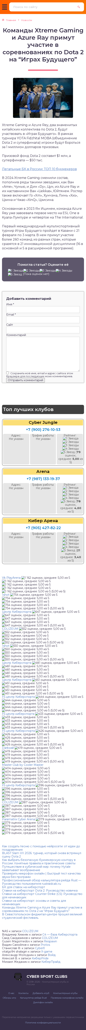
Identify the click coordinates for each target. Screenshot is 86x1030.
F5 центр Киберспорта (18, 697)
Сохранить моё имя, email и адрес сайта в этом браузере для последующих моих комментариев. (39, 375)
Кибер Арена (43, 521)
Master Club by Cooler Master (22, 765)
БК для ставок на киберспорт (23, 887)
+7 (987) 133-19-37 (43, 479)
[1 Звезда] (15, 270)
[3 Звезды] (48, 270)
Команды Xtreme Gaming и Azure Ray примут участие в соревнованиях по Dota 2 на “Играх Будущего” (42, 909)
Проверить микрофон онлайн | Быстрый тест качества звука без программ (41, 875)
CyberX (40, 948)
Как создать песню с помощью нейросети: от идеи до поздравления (41, 847)
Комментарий (16, 335)
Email (11, 314)
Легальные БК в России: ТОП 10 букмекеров (39, 169)
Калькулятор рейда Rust (33, 997)
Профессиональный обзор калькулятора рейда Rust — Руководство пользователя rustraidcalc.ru (41, 882)
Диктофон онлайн (43, 1002)
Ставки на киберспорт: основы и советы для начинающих (34, 902)
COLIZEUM (10, 629)
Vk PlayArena (11, 578)
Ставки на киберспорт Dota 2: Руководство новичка (40, 890)
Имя (10, 304)
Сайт (9, 325)
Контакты (23, 993)
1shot (5, 595)
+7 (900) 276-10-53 (43, 429)
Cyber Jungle (43, 422)
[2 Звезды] (31, 270)
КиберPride (40, 958)
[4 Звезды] (64, 270)
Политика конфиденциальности (43, 1022)
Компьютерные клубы (65, 993)
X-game (46, 951)
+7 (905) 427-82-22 (43, 528)
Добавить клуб (41, 993)
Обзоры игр (9, 997)
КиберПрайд (50, 962)
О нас (11, 993)
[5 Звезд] (15, 274)
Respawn (50, 941)
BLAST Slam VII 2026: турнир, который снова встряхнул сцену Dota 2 (41, 854)
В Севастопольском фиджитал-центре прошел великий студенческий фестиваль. (42, 916)
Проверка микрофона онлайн (67, 997)
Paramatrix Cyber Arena (18, 819)
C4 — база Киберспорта (59, 934)
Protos (45, 945)
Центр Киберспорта (16, 612)
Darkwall (8, 748)
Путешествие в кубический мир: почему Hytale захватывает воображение (36, 868)
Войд (52, 955)
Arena (43, 471)
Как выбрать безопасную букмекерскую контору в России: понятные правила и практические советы (39, 861)
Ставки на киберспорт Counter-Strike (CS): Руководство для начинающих (42, 895)
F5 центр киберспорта (18, 714)
